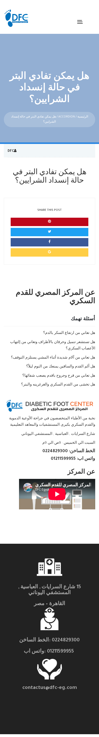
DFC (11, 151)
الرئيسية (82, 117)
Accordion (66, 117)
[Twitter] (49, 232)
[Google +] (49, 252)
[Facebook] (49, 242)
